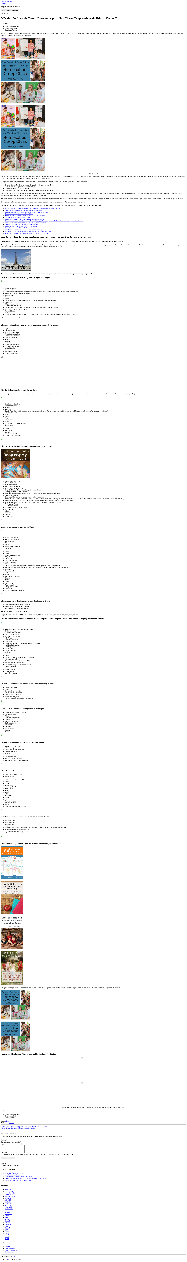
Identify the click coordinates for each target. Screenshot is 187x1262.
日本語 (7, 1237)
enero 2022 (8, 1189)
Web (2, 1144)
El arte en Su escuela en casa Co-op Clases (18, 217)
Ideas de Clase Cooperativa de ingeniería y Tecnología (21, 224)
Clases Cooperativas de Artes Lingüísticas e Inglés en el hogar (23, 210)
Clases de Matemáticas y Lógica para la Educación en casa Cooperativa (26, 212)
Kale (13, 1256)
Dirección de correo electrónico (11, 1142)
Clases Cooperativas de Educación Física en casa (19, 228)
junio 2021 (8, 1202)
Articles (11, 1123)
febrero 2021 (9, 1209)
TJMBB (3, 3)
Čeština (7, 1231)
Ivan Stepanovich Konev (12, 1175)
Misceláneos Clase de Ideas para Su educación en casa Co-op (23, 230)
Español (7, 1221)
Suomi (7, 1235)
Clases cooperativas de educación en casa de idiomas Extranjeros (24, 219)
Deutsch (7, 1212)
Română (7, 1228)
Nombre (4, 1140)
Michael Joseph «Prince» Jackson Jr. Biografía (19, 1176)
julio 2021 (8, 1200)
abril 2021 (8, 1205)
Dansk (7, 1219)
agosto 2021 (8, 1198)
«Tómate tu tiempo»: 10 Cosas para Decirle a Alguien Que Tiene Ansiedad (24, 1126)
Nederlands (8, 1214)
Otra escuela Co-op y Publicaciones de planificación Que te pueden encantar (28, 231)
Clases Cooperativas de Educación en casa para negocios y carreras (25, 222)
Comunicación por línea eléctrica (15, 1173)
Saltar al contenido (6, 1)
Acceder (7, 1246)
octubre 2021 (9, 1195)
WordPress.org (9, 1252)
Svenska (7, 1215)
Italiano (7, 1226)
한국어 (7, 1239)
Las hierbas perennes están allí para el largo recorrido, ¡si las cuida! (25, 1178)
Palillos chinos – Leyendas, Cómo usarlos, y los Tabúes (18, 1128)
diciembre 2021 (9, 1191)
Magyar (7, 1233)
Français (7, 1222)
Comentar (4, 1152)
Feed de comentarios (11, 1250)
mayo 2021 (8, 1203)
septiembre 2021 (10, 1196)
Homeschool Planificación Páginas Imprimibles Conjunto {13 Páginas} (26, 233)
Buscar (4, 1163)
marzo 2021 (8, 1207)
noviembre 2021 (10, 1193)
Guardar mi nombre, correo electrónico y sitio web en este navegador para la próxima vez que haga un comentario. (38, 1154)
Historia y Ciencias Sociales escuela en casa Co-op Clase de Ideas (25, 215)
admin (7, 1121)
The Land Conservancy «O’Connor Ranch (18, 1180)
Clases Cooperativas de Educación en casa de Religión (21, 226)
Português (8, 1224)
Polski (6, 1229)
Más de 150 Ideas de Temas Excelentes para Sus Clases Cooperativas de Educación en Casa (32, 208)
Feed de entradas (10, 1248)
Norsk (6, 1217)
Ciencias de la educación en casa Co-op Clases (19, 214)
